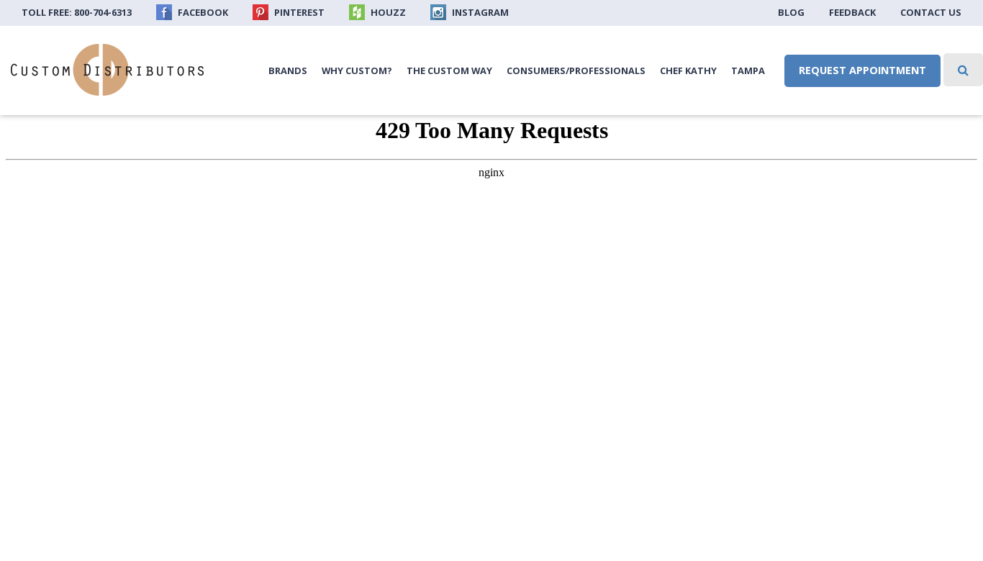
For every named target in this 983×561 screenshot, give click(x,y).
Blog (791, 12)
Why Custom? (357, 70)
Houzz (387, 12)
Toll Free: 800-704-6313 (77, 12)
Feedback (852, 12)
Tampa (748, 70)
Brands (287, 70)
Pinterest (298, 12)
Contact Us (930, 12)
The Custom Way (449, 70)
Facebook (202, 12)
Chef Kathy (688, 70)
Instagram (479, 12)
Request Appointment (862, 70)
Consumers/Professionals (576, 70)
